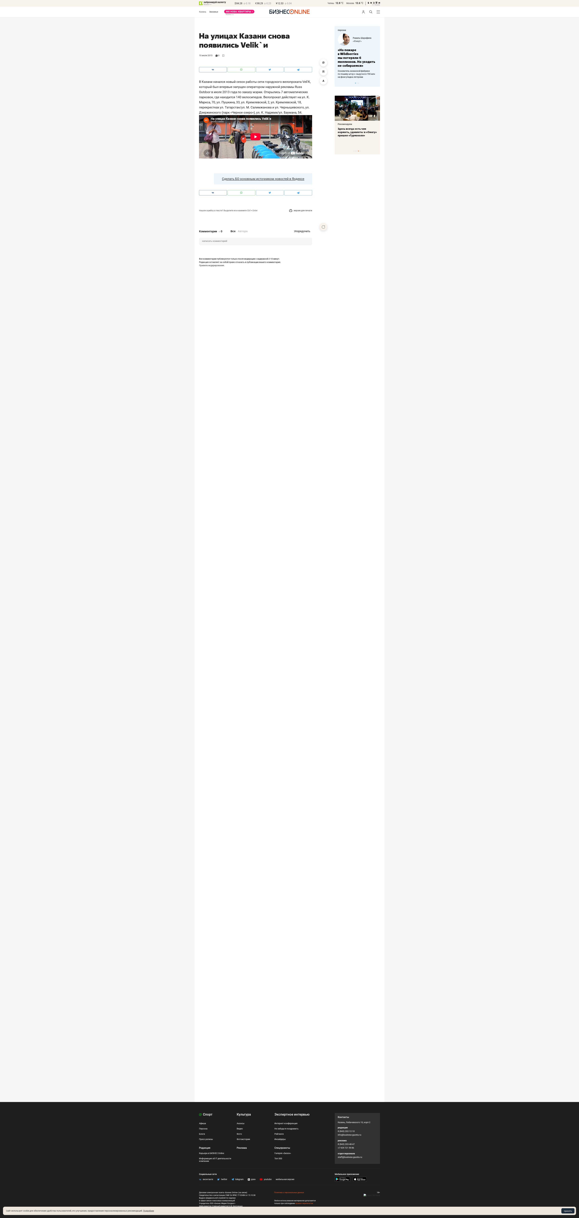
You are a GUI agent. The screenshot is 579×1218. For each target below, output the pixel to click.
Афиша (202, 1123)
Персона (203, 1128)
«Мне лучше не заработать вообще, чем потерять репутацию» (356, 56)
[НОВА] (239, 12)
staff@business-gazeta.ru (350, 1157)
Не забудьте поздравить (286, 1128)
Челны (330, 3)
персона (342, 30)
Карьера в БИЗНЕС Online (211, 1153)
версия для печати (302, 210)
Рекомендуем (345, 124)
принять (568, 1211)
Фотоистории (243, 1139)
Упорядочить (302, 231)
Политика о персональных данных (289, 1192)
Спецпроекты (282, 1147)
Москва (350, 3)
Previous (338, 83)
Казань (202, 12)
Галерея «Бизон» (282, 1153)
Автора (243, 231)
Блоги (202, 1134)
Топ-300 (278, 1158)
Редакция (204, 1147)
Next (376, 83)
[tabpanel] (357, 54)
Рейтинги (279, 1134)
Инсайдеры (280, 1139)
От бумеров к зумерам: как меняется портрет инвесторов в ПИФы (355, 132)
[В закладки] (323, 71)
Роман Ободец (360, 38)
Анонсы (240, 1123)
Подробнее (148, 1211)
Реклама (242, 1147)
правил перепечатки (304, 1203)
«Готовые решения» (362, 41)
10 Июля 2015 (205, 55)
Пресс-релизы (206, 1139)
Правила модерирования (211, 265)
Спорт (207, 1114)
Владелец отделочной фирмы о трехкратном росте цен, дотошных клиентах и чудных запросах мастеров (357, 70)
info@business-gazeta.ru (349, 1135)
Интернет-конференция (285, 1123)
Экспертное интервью (292, 1114)
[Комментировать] (323, 62)
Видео (240, 1128)
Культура (244, 1114)
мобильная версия (285, 1179)
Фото (239, 1134)
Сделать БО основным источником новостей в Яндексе (263, 179)
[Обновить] (323, 227)
